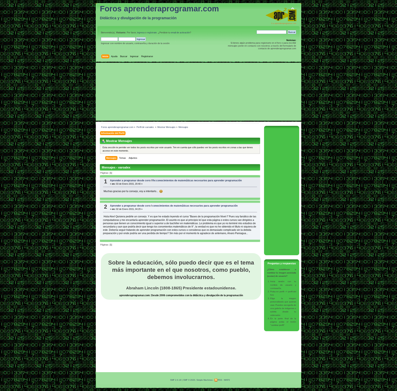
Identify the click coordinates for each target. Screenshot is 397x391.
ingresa (141, 32)
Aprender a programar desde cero (130, 180)
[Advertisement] (198, 92)
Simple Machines (204, 380)
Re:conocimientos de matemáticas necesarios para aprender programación (197, 180)
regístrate (152, 32)
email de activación (180, 32)
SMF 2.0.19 (175, 380)
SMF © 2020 (189, 380)
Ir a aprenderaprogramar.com (283, 23)
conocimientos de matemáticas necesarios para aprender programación (195, 205)
